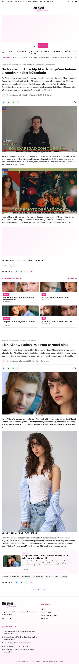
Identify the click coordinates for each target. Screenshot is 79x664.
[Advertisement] (40, 28)
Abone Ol (42, 45)
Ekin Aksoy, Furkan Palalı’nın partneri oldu (55, 297)
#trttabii (64, 577)
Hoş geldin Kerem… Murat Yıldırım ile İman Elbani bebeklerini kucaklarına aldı (32, 57)
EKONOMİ (50, 1)
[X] (72, 1)
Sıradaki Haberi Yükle (39, 590)
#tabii (56, 577)
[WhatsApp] (13, 102)
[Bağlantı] (18, 102)
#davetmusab (14, 577)
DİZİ (3, 1)
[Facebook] (3, 102)
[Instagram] (69, 1)
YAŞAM (28, 1)
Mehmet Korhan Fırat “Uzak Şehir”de (16, 646)
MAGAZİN (9, 1)
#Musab (48, 577)
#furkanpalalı (38, 577)
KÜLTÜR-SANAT (19, 1)
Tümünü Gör (72, 278)
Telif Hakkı (44, 618)
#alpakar (13, 266)
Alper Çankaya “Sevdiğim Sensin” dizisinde (18, 643)
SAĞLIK (42, 1)
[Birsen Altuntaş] (40, 9)
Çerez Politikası (46, 612)
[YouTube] (76, 1)
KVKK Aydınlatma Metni (49, 615)
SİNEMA (35, 1)
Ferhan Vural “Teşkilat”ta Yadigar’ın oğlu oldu (57, 321)
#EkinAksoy (26, 577)
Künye (43, 609)
